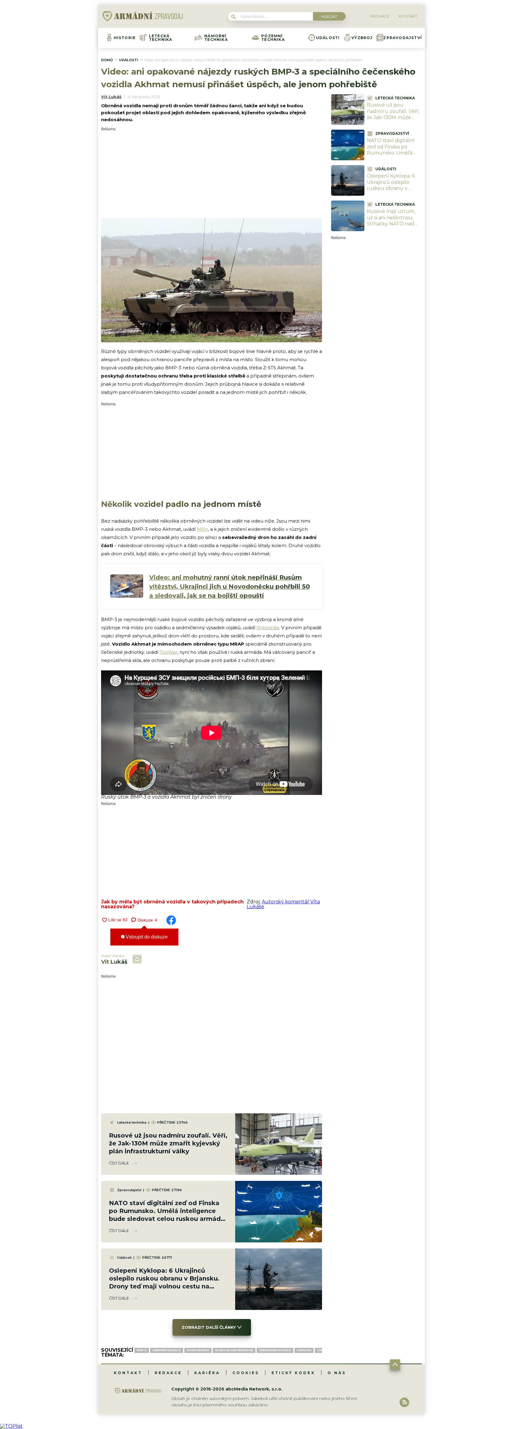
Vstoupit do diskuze (146, 936)
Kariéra (207, 1373)
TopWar (168, 652)
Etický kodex (293, 1373)
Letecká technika (161, 38)
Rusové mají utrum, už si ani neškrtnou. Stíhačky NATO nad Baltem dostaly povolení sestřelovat (391, 223)
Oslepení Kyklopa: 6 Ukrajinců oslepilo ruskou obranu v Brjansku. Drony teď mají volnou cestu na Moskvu (392, 191)
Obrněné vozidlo (167, 1350)
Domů (107, 60)
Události (328, 38)
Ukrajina (304, 1350)
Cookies (245, 1373)
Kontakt (128, 1373)
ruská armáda (198, 1350)
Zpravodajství (402, 38)
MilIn (202, 529)
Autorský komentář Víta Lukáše (283, 904)
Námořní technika (216, 38)
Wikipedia (267, 627)
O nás (336, 1373)
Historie (125, 38)
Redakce (168, 1373)
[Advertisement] (211, 173)
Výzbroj (362, 38)
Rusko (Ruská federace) (234, 1350)
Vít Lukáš (111, 96)
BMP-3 (141, 1350)
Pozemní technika (273, 38)
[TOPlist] (11, 1426)
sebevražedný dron (275, 1350)
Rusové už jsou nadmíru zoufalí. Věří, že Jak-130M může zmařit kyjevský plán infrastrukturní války (168, 1143)
